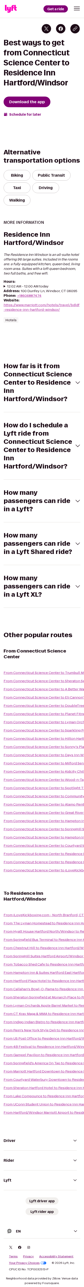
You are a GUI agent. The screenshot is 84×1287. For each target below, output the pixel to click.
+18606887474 (29, 295)
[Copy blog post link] (75, 28)
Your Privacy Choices (24, 1263)
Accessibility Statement (56, 1257)
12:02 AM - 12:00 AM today (28, 286)
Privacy (28, 1257)
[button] (76, 8)
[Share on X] (46, 28)
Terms (13, 1257)
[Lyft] (11, 9)
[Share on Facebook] (60, 28)
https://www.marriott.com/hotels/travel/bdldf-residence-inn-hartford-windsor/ (42, 307)
